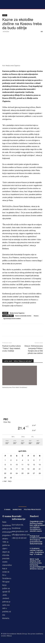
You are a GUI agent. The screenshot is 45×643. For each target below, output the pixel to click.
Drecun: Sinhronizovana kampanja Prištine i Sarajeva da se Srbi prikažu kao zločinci (34, 349)
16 (11, 469)
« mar (4, 481)
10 (17, 464)
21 (40, 469)
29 (5, 477)
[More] (36, 36)
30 (11, 477)
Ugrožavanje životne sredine (12, 318)
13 (34, 464)
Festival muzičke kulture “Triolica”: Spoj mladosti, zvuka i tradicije (11, 348)
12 (28, 464)
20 (34, 469)
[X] (10, 36)
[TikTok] (22, 639)
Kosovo (36, 316)
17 (17, 469)
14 (40, 464)
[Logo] (8, 4)
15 (5, 469)
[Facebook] (4, 36)
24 (17, 473)
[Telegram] (20, 36)
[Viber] (26, 36)
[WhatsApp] (15, 36)
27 (34, 473)
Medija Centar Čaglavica (17, 313)
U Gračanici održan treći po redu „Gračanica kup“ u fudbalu (37, 551)
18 (22, 469)
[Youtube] (33, 639)
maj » (10, 481)
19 (28, 469)
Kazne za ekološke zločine (23, 316)
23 (11, 473)
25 (22, 473)
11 (22, 464)
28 (40, 473)
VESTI (4, 15)
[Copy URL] (31, 36)
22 (5, 473)
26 (28, 473)
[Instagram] (17, 639)
